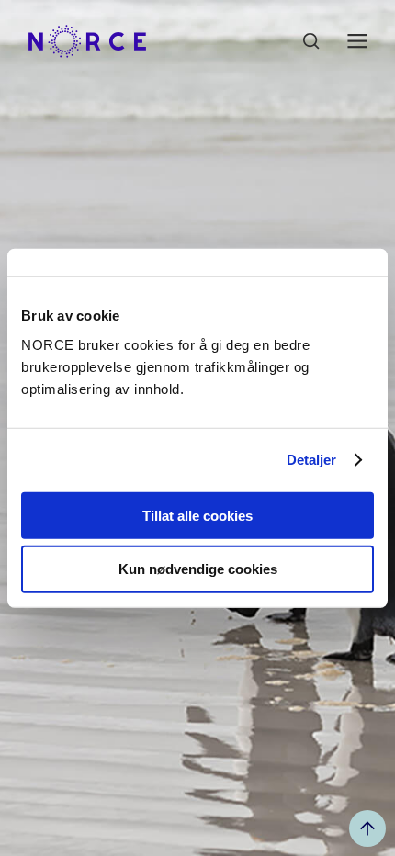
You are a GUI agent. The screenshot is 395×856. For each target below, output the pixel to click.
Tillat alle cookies (197, 515)
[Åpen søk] (311, 41)
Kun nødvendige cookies (197, 569)
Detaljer (312, 459)
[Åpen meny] (357, 41)
